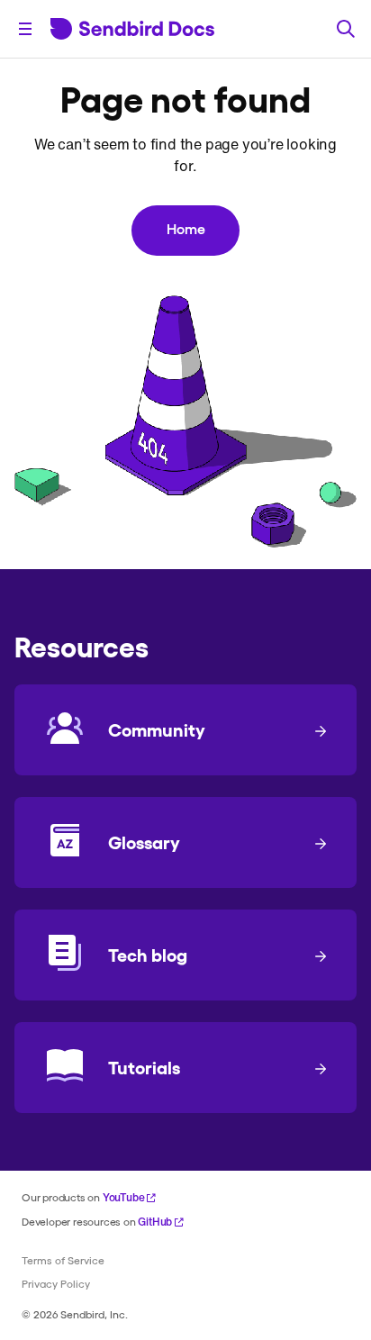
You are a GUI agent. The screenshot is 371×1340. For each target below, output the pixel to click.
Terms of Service (63, 1260)
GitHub (155, 1221)
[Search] (346, 29)
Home (186, 228)
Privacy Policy (56, 1283)
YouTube (124, 1197)
